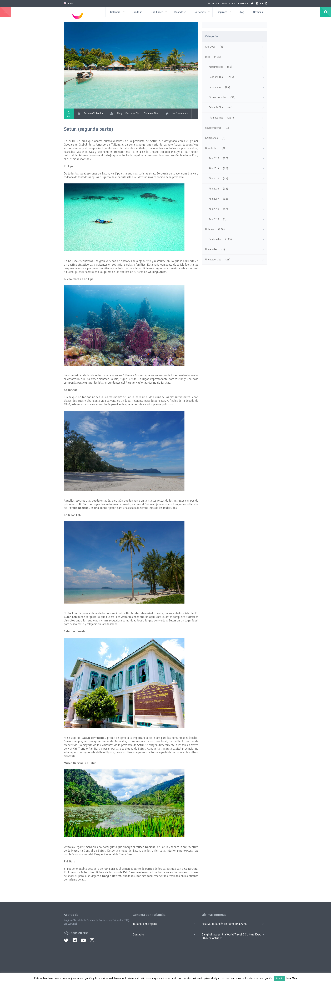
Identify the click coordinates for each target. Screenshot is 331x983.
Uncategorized (213, 259)
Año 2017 (214, 198)
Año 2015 (214, 178)
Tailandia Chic (216, 107)
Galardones (211, 138)
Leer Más (291, 978)
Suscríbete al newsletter (236, 3)
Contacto (214, 3)
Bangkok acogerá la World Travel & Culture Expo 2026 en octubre (231, 936)
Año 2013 (214, 158)
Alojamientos (216, 66)
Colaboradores (213, 127)
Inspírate (222, 12)
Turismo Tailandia (93, 113)
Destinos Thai (132, 113)
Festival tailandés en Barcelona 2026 (224, 924)
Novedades (211, 249)
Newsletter (211, 148)
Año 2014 (214, 168)
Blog (241, 12)
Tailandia (115, 12)
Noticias (258, 12)
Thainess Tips (151, 113)
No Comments (180, 113)
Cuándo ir (180, 12)
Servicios (199, 12)
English (70, 3)
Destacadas (215, 239)
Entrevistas (215, 87)
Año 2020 (210, 46)
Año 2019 (214, 219)
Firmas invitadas (217, 97)
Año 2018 (214, 208)
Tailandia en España (145, 924)
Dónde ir (137, 12)
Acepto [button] (279, 978)
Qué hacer (157, 12)
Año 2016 (214, 188)
